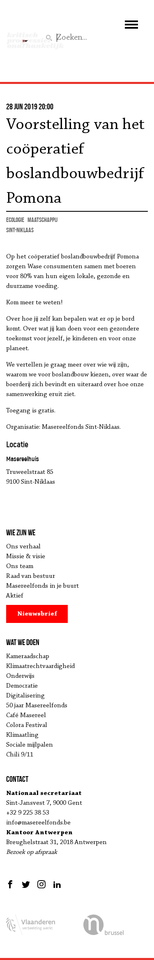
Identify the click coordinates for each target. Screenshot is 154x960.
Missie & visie (25, 556)
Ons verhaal (23, 546)
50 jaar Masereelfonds (36, 705)
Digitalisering (25, 696)
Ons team (19, 566)
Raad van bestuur (30, 576)
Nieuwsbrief (37, 614)
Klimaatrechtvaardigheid (40, 666)
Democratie (22, 686)
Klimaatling (22, 735)
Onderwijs (20, 676)
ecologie (15, 219)
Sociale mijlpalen (29, 745)
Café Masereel (26, 715)
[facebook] (11, 884)
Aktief (14, 596)
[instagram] (41, 884)
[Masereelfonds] (25, 37)
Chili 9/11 (19, 755)
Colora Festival (26, 725)
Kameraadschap (27, 656)
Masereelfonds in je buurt (42, 586)
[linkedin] (57, 884)
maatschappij (42, 219)
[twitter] (26, 884)
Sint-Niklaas (20, 229)
